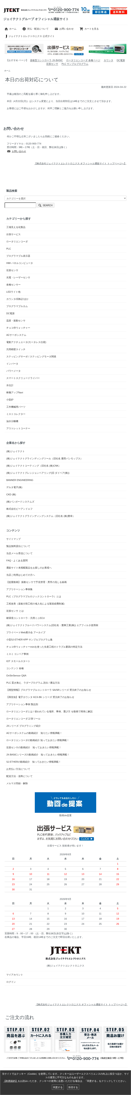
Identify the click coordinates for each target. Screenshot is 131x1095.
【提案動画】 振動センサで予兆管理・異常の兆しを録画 (36, 582)
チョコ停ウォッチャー (18, 327)
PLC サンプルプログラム (75, 63)
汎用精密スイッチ (15, 349)
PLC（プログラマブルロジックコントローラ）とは (33, 596)
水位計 (9, 385)
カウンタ (108, 60)
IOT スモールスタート (18, 661)
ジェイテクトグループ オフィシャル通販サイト (36, 19)
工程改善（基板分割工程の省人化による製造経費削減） (36, 603)
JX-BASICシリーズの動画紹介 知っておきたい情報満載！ (37, 754)
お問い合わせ (66, 28)
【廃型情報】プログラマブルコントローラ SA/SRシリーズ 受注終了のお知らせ (48, 690)
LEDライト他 (13, 291)
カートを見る (91, 28)
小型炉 (9, 399)
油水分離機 (12, 421)
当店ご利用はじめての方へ (20, 575)
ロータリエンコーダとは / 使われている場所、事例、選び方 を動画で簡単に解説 (49, 711)
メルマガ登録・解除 (17, 783)
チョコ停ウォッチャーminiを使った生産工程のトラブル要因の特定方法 (44, 646)
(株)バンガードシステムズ (20, 501)
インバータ (12, 363)
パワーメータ (13, 371)
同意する (58, 1087)
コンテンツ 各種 (15, 668)
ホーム (12, 28)
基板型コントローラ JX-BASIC (46, 60)
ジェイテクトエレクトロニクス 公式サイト (32, 36)
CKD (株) (11, 494)
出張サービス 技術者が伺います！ (65, 845)
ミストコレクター (15, 414)
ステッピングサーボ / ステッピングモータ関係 (31, 356)
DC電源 (121, 60)
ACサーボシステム (16, 335)
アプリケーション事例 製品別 (22, 704)
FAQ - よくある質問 (17, 560)
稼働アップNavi (14, 392)
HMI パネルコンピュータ (19, 263)
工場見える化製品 (15, 227)
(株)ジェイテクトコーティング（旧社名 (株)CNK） (33, 465)
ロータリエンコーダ (17, 241)
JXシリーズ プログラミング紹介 (23, 725)
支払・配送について (38, 28)
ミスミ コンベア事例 (17, 654)
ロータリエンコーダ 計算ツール (23, 718)
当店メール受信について (19, 553)
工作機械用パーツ (15, 406)
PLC (8, 248)
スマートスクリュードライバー (23, 378)
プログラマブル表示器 (18, 255)
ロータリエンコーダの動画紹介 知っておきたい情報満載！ (38, 740)
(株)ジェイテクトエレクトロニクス (65, 965)
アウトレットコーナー (18, 428)
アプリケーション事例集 (19, 589)
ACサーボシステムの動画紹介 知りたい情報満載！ (35, 733)
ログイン (11, 982)
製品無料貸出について (18, 546)
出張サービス (13, 234)
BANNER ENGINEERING (19, 480)
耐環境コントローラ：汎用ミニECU (25, 618)
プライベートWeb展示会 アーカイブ (25, 632)
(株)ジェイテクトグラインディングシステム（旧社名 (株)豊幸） (40, 516)
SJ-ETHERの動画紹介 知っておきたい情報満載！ (33, 761)
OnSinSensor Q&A (16, 675)
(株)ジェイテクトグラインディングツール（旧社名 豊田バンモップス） (44, 458)
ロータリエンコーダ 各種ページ (83, 60)
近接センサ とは (15, 610)
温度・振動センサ (15, 320)
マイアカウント (14, 974)
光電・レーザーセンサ (18, 277)
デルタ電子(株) (14, 487)
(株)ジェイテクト (15, 451)
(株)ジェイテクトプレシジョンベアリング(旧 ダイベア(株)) (37, 473)
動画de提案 (65, 815)
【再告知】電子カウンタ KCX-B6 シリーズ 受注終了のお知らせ (40, 697)
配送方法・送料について (19, 776)
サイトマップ (13, 539)
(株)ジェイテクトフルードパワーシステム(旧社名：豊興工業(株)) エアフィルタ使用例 (52, 625)
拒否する (73, 1087)
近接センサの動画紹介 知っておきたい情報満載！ (35, 747)
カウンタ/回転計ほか (17, 299)
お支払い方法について (18, 769)
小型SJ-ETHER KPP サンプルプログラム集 (29, 639)
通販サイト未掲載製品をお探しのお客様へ (29, 567)
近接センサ (52, 63)
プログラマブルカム (17, 306)
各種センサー (13, 284)
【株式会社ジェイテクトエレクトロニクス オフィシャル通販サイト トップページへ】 (81, 1004)
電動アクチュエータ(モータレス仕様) (26, 342)
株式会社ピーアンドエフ (19, 508)
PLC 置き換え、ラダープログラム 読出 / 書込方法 (33, 682)
